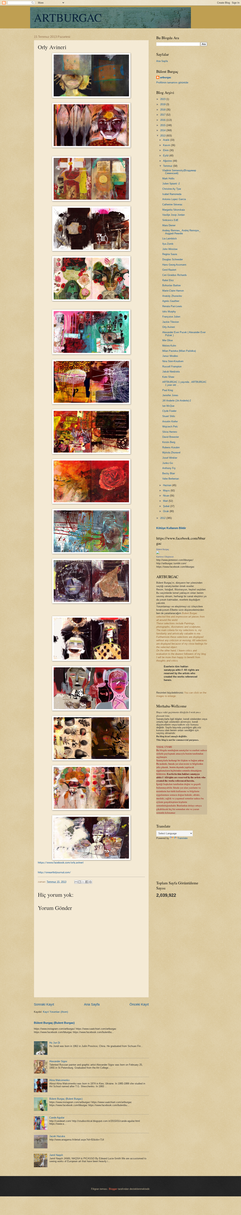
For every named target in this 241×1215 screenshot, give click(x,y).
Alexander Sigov (58, 1061)
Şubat (166, 506)
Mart (166, 500)
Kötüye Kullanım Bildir (171, 528)
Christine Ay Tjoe (171, 188)
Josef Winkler (169, 457)
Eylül (166, 155)
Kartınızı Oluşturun (165, 557)
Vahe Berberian (170, 478)
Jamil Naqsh (56, 1155)
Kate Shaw (168, 376)
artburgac (165, 77)
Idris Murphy (169, 311)
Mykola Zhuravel (171, 452)
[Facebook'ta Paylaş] (87, 882)
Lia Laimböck (169, 238)
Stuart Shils (168, 416)
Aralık (166, 140)
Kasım (167, 145)
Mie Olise (167, 340)
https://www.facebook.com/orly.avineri (60, 862)
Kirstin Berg (168, 442)
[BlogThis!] (80, 882)
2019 (163, 104)
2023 (163, 99)
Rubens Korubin (171, 447)
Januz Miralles (170, 356)
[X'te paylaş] (83, 882)
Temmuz (168, 165)
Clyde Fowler (169, 411)
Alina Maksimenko (59, 1080)
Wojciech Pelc (170, 426)
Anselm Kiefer (170, 421)
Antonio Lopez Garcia (174, 199)
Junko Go (167, 463)
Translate (182, 838)
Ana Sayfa (92, 1004)
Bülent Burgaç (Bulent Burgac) (54, 1022)
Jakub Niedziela (171, 371)
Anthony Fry (169, 468)
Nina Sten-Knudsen (172, 361)
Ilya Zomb (167, 243)
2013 (163, 135)
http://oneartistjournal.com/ (54, 872)
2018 (163, 109)
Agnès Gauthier (170, 301)
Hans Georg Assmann (174, 264)
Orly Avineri (168, 327)
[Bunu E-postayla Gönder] (76, 882)
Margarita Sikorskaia (173, 209)
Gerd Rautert (169, 269)
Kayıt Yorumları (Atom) (55, 1011)
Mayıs (167, 490)
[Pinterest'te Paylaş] (90, 882)
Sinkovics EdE (170, 220)
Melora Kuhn (169, 345)
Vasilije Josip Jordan (173, 214)
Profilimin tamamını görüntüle (172, 82)
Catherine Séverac (172, 204)
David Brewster (170, 436)
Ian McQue (168, 405)
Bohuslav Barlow (171, 285)
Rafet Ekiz (168, 280)
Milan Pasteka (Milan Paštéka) (179, 350)
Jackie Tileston (170, 321)
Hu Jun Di (54, 1042)
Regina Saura (169, 254)
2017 (163, 114)
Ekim (166, 150)
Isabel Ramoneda (171, 194)
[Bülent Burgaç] (157, 553)
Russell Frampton (172, 366)
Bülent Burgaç (162, 549)
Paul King (167, 390)
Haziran (167, 485)
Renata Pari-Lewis (172, 306)
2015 (163, 125)
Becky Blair (168, 473)
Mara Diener (168, 225)
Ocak (166, 511)
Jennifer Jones (170, 395)
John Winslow (169, 249)
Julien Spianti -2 (171, 183)
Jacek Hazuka (57, 1136)
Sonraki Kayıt (44, 1004)
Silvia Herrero (169, 431)
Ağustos (168, 160)
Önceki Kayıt (139, 1004)
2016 (163, 120)
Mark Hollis (168, 178)
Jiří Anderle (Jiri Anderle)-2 (176, 400)
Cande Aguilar (56, 1117)
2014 (163, 130)
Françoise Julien (171, 316)
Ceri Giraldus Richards (174, 275)
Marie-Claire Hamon (173, 290)
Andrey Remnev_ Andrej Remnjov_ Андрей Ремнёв (181, 232)
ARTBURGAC (68, 17)
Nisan (166, 495)
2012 (163, 518)
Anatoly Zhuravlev (172, 296)
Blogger (113, 1189)
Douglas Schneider (172, 259)
